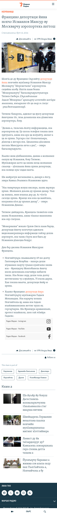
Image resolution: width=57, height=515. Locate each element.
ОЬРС (28, 511)
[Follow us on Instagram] (23, 492)
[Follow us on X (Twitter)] (10, 492)
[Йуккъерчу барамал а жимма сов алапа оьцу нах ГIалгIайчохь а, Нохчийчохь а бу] (12, 463)
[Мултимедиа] (12, 511)
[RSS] (30, 492)
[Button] (23, 39)
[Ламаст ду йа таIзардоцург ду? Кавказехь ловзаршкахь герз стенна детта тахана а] (12, 442)
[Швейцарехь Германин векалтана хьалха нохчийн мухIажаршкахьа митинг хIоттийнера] (12, 420)
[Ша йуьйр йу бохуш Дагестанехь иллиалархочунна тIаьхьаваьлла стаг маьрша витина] (12, 399)
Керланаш (8, 12)
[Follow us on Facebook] (4, 492)
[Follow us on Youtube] (17, 492)
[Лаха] (45, 511)
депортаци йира (34, 292)
